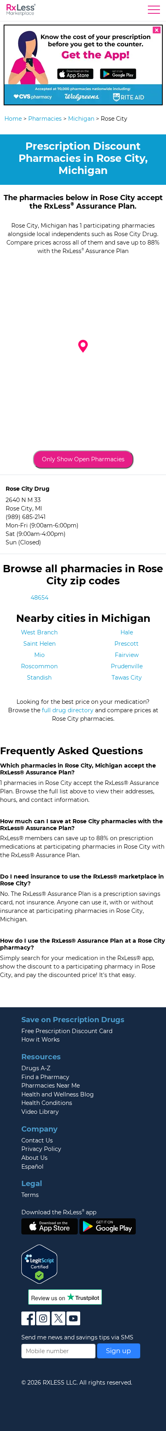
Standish (39, 677)
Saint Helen (39, 643)
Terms (30, 1195)
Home (13, 118)
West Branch (39, 632)
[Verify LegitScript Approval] (39, 1263)
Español (32, 1166)
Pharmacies (45, 118)
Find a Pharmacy (45, 1077)
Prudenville (127, 666)
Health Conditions (46, 1103)
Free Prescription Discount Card (66, 1031)
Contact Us (37, 1140)
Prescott (126, 643)
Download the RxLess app (58, 1212)
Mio (39, 655)
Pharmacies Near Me (50, 1085)
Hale (126, 632)
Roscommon (39, 666)
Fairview (127, 655)
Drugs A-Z (35, 1068)
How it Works (40, 1039)
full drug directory (67, 710)
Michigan (81, 118)
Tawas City (127, 677)
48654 (39, 597)
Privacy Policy (41, 1149)
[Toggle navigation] (154, 12)
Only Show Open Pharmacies (83, 459)
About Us (34, 1157)
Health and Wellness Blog (57, 1094)
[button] (83, 346)
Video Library (40, 1111)
